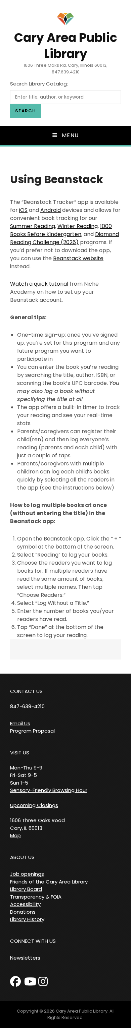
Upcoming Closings (34, 805)
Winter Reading (77, 226)
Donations (23, 911)
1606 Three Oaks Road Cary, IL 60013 (37, 824)
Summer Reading (32, 226)
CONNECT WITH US (33, 941)
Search (25, 111)
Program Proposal (32, 730)
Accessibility (25, 904)
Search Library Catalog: (39, 83)
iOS (23, 210)
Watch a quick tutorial (39, 284)
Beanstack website (78, 258)
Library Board (26, 889)
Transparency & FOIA (35, 896)
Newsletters (25, 957)
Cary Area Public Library (65, 45)
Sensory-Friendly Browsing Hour (48, 790)
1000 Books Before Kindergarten (61, 230)
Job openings (27, 873)
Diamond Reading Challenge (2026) (64, 238)
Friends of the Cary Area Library (49, 881)
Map (15, 835)
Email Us (20, 723)
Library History (27, 919)
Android (50, 210)
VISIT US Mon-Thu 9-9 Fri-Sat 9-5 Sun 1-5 (26, 767)
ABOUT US (22, 857)
